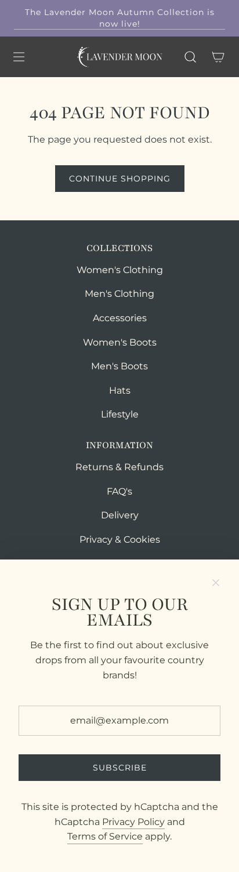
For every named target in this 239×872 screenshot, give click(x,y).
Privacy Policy (133, 821)
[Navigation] (18, 57)
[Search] (190, 57)
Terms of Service (105, 836)
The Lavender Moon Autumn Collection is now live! (120, 18)
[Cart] (218, 57)
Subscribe (120, 767)
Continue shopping (120, 178)
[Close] (216, 583)
